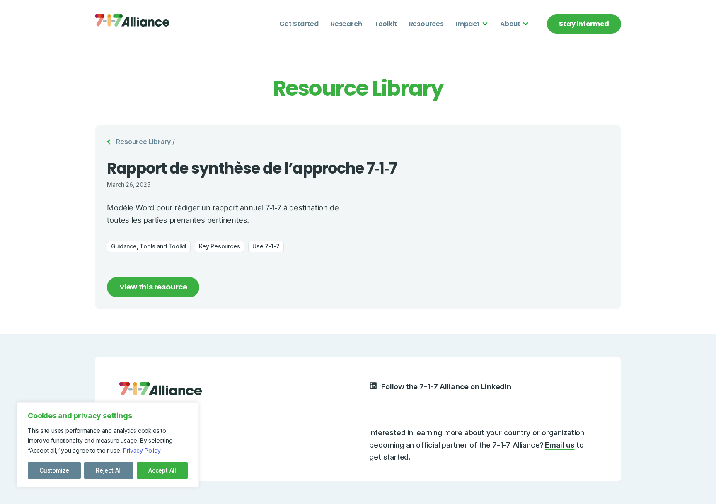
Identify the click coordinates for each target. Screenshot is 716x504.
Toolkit (385, 24)
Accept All (162, 470)
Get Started (299, 24)
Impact (468, 24)
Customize (54, 470)
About (510, 24)
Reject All (109, 470)
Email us (559, 444)
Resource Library (143, 141)
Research (346, 24)
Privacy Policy (141, 450)
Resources (426, 24)
